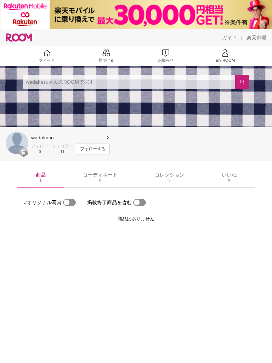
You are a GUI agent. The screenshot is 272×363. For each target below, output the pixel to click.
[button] (17, 143)
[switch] (69, 202)
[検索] (242, 82)
